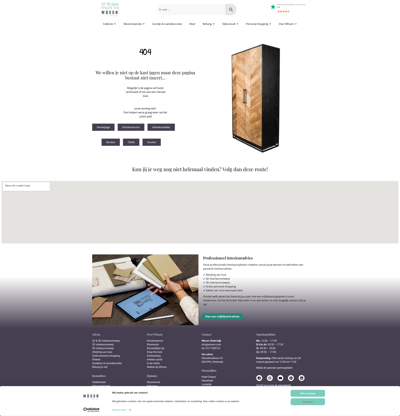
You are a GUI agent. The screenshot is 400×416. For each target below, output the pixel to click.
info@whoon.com (211, 344)
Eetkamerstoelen (101, 385)
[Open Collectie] (115, 24)
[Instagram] (270, 378)
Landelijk (207, 384)
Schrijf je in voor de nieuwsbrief (273, 385)
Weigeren (308, 401)
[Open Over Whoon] (296, 24)
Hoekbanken (99, 382)
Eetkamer (152, 385)
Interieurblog (154, 355)
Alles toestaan (308, 393)
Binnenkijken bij (155, 348)
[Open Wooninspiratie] (143, 24)
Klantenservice (155, 340)
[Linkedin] (302, 378)
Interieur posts (154, 359)
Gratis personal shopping (221, 286)
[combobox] (190, 9)
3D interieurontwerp (218, 282)
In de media (153, 363)
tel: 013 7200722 (211, 348)
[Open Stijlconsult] (237, 24)
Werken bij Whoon (157, 367)
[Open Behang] (213, 24)
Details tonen (119, 409)
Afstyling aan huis (216, 274)
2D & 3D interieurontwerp (106, 340)
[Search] (231, 9)
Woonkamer (153, 382)
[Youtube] (280, 378)
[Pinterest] (291, 378)
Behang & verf (100, 367)
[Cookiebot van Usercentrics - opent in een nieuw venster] (91, 410)
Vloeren (96, 359)
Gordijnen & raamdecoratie (107, 363)
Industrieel (207, 380)
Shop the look (154, 352)
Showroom (153, 344)
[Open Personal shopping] (270, 24)
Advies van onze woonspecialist (224, 290)
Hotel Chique (209, 376)
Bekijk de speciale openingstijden (274, 367)
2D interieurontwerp (218, 278)
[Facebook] (259, 378)
